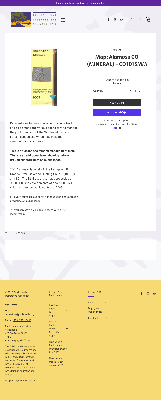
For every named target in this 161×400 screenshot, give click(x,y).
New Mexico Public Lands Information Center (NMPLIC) (58, 347)
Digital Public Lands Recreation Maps (54, 328)
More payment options (116, 120)
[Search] (140, 19)
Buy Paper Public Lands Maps (54, 310)
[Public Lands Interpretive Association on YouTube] (121, 19)
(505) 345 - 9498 (22, 320)
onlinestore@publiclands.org (19, 314)
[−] (131, 91)
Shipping (110, 79)
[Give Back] (105, 318)
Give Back (93, 318)
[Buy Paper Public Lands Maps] (66, 310)
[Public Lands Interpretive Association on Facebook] (108, 19)
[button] (147, 20)
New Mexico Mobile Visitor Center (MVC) (56, 362)
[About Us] (105, 302)
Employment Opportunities (95, 310)
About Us (92, 302)
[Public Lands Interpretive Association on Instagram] (115, 19)
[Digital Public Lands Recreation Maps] (67, 329)
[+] (140, 91)
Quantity (98, 90)
